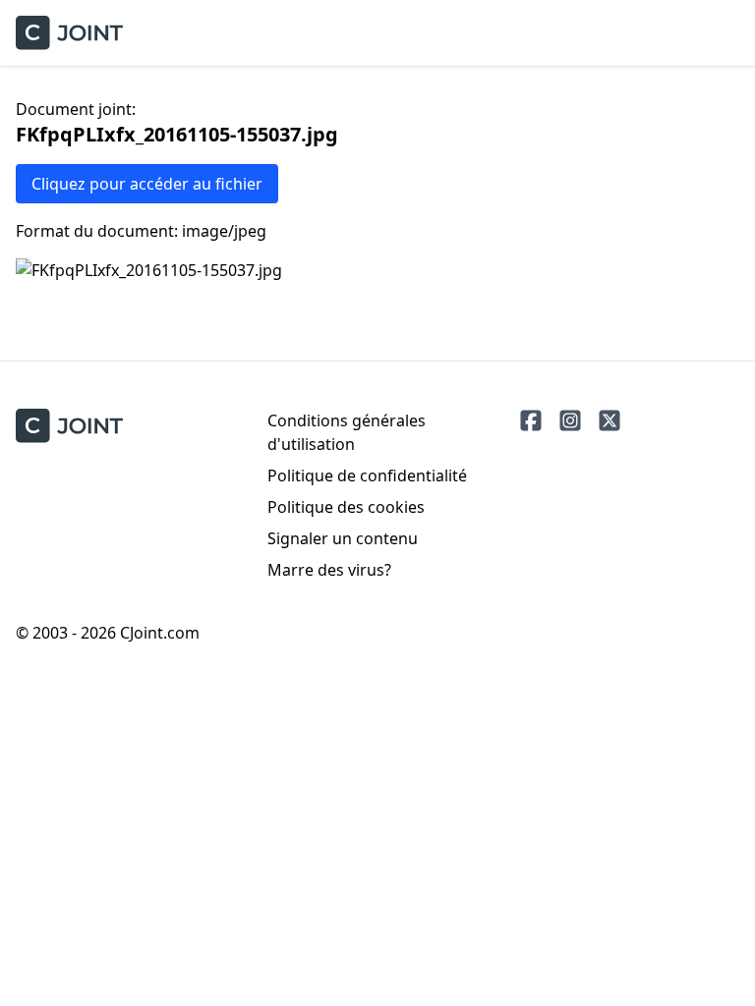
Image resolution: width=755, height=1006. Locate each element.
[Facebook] (531, 420)
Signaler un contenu (342, 538)
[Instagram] (570, 420)
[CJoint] (69, 426)
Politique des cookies (346, 507)
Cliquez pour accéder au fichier (146, 184)
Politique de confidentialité (367, 475)
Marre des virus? (329, 570)
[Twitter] (609, 420)
